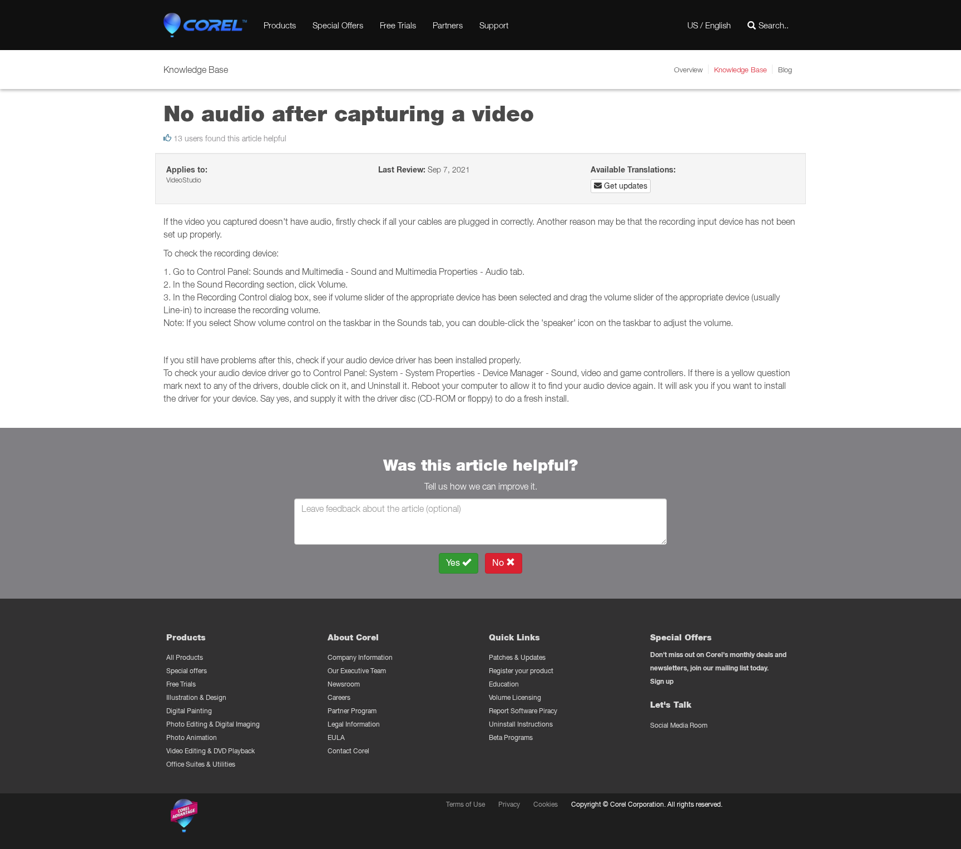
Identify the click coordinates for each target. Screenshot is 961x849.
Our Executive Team (357, 671)
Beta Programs (511, 737)
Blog (785, 69)
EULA (336, 737)
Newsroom (344, 684)
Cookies (545, 804)
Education (504, 684)
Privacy (509, 804)
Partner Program (352, 711)
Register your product (521, 671)
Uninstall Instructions (521, 724)
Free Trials (398, 25)
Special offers (186, 671)
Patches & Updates (517, 657)
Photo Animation (191, 737)
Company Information (360, 657)
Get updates (624, 186)
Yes (454, 563)
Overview (688, 69)
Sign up (661, 681)
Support (493, 25)
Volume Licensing (515, 697)
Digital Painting (189, 711)
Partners (448, 25)
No (499, 563)
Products (280, 25)
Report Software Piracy (523, 711)
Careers (339, 697)
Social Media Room (678, 725)
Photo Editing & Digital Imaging (213, 724)
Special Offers (338, 25)
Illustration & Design (196, 697)
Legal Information (354, 724)
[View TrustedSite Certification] (237, 817)
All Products (184, 657)
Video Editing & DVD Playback (210, 751)
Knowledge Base (740, 69)
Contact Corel (348, 751)
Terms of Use (465, 804)
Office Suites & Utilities (200, 764)
